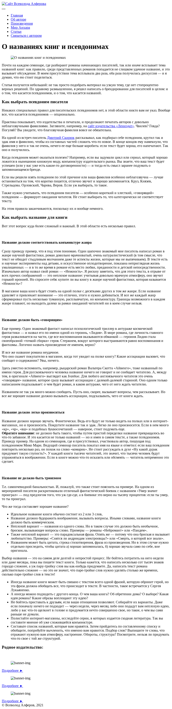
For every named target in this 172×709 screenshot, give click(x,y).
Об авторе (18, 19)
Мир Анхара (20, 27)
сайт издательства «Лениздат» (111, 126)
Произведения (22, 23)
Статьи (16, 31)
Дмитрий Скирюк (61, 138)
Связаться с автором (26, 35)
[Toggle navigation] (3, 9)
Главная (17, 15)
